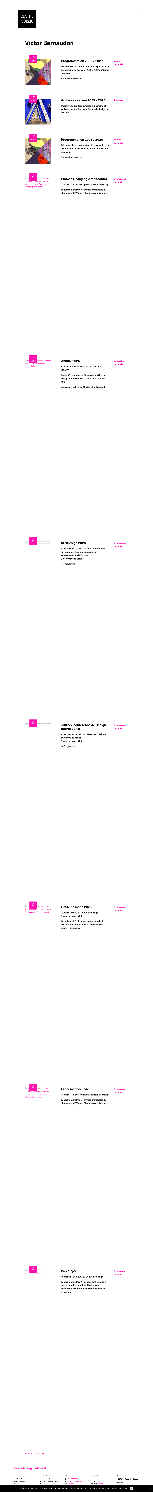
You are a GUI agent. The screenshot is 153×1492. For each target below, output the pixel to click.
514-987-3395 (73, 1479)
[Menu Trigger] (137, 11)
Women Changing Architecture (84, 179)
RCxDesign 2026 (73, 543)
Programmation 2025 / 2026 (82, 139)
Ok (131, 1488)
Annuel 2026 (70, 361)
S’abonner (71, 1483)
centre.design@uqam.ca (76, 1481)
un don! (100, 1483)
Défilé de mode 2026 (76, 907)
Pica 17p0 (68, 1271)
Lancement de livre (75, 1089)
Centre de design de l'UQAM (30, 1468)
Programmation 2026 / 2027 (82, 61)
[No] (150, 1489)
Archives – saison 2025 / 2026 (83, 100)
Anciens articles (34, 1453)
